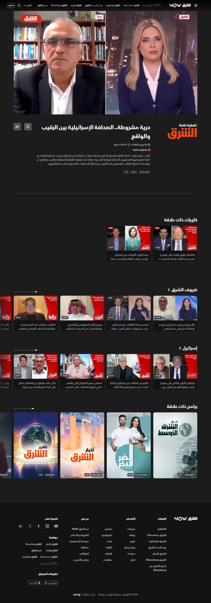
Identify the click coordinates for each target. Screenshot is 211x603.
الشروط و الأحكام (80, 535)
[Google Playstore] (51, 583)
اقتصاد (108, 554)
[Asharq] (52, 544)
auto (183, 110)
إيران (126, 172)
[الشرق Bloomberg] (59, 5)
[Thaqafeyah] (49, 563)
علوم (132, 541)
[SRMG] (77, 594)
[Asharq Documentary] (30, 557)
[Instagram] (46, 526)
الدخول (11, 5)
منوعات (131, 529)
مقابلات (107, 560)
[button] (106, 63)
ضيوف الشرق (144, 172)
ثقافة (109, 548)
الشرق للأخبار (189, 474)
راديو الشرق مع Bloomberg (158, 568)
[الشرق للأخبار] (76, 5)
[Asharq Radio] (36, 551)
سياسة (131, 554)
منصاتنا (85, 548)
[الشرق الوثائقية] (113, 5)
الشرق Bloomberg (156, 560)
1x (172, 110)
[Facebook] (37, 526)
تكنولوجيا (107, 535)
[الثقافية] (152, 5)
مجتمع (108, 529)
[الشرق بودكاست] (94, 5)
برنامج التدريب (81, 560)
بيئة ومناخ (129, 548)
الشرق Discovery (141, 474)
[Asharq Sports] (52, 551)
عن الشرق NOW (80, 529)
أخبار (180, 474)
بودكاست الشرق (157, 548)
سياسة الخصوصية (79, 541)
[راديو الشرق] (42, 5)
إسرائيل (133, 172)
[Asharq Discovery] (49, 557)
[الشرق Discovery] (132, 5)
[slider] (105, 105)
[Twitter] (28, 526)
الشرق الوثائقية (157, 541)
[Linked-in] (20, 526)
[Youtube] (54, 526)
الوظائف (84, 554)
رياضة (132, 535)
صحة (109, 541)
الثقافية (161, 529)
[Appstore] (35, 583)
